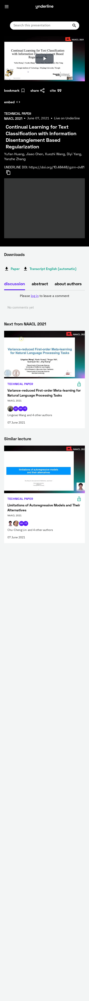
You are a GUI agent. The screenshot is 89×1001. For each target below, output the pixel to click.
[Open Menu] (6, 6)
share (34, 90)
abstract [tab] (40, 283)
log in (35, 296)
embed (9, 102)
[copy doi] (11, 172)
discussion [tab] (14, 283)
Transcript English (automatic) (53, 269)
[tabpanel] (44, 301)
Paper (15, 269)
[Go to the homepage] (44, 7)
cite (53, 90)
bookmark (11, 90)
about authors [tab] (68, 283)
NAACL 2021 (35, 323)
